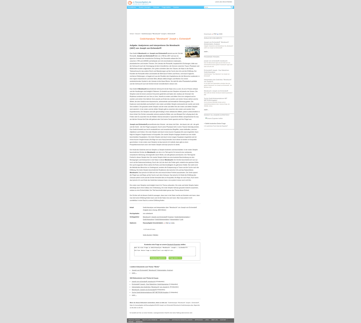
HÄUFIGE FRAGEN (134, 319)
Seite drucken (147, 235)
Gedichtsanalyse (148, 219)
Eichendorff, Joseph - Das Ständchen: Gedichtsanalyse (150, 284)
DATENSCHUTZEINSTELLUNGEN (182, 319)
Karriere (176, 7)
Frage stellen (166, 7)
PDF (167, 223)
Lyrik (181, 219)
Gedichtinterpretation (162, 219)
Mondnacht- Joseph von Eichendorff (144, 290)
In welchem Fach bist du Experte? (216, 126)
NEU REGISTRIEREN (226, 2)
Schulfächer (132, 7)
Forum (156, 278)
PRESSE (130, 321)
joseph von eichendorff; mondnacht (143, 281)
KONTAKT (223, 319)
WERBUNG (139, 321)
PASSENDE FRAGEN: (212, 57)
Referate (156, 7)
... (206, 51)
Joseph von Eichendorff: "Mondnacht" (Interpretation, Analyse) (152, 270)
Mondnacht (146, 217)
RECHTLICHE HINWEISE (149, 319)
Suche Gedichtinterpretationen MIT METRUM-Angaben (150, 292)
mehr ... (134, 273)
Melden (155, 235)
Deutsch (137, 33)
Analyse (171, 217)
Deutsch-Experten (173, 244)
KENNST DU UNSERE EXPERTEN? (216, 115)
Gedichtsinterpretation (182, 217)
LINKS (207, 319)
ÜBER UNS (214, 319)
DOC (173, 223)
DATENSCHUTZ (165, 319)
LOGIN (217, 2)
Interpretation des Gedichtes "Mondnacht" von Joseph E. (150, 287)
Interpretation (174, 219)
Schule (132, 33)
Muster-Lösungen (145, 7)
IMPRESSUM (199, 319)
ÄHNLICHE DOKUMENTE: (213, 38)
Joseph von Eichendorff (159, 217)
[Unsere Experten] (214, 118)
